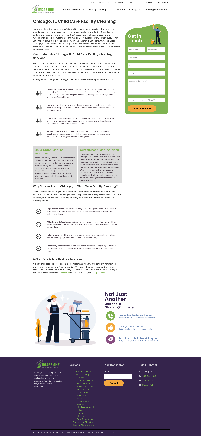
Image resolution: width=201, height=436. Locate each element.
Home (92, 2)
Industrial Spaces (85, 386)
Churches (81, 416)
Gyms (79, 398)
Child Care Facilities (86, 407)
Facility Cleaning (96, 10)
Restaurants (83, 389)
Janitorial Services (69, 10)
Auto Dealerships (85, 419)
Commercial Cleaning (124, 10)
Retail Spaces (83, 383)
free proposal (98, 273)
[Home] (42, 9)
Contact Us (131, 2)
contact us (65, 273)
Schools (80, 410)
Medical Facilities (85, 380)
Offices (80, 377)
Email (106, 372)
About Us (119, 2)
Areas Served (105, 2)
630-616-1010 (162, 2)
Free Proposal (146, 2)
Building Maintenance (156, 9)
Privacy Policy (149, 385)
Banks (80, 413)
